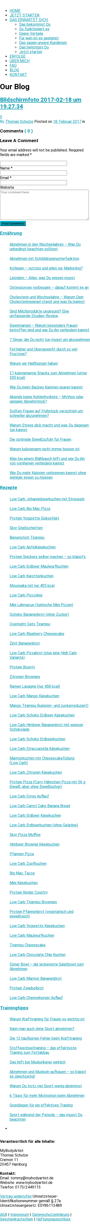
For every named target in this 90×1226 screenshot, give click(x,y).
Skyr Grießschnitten (26, 528)
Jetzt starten (30, 52)
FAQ (13, 65)
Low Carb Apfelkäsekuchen (33, 547)
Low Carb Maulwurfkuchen (32, 935)
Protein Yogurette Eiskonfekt (34, 518)
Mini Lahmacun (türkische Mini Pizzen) (41, 605)
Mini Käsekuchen (24, 882)
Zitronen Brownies (25, 676)
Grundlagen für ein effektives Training (41, 1105)
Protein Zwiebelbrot (27, 988)
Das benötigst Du (34, 47)
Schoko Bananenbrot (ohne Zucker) (39, 614)
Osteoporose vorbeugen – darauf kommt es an (49, 287)
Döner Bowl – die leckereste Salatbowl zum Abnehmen (47, 966)
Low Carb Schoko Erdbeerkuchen (37, 739)
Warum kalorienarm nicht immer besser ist (45, 449)
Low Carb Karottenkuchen (32, 576)
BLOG (14, 70)
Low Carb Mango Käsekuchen (34, 696)
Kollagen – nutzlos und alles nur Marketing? (46, 268)
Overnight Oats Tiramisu (30, 624)
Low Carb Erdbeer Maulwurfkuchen (39, 566)
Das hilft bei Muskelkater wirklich (38, 1062)
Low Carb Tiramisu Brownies (33, 902)
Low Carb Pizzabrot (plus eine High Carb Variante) (43, 655)
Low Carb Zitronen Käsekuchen (36, 772)
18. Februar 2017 (67, 121)
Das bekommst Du (34, 24)
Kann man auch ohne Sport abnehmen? (42, 1028)
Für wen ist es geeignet (39, 38)
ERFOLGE (17, 56)
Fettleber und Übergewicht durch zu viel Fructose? (43, 351)
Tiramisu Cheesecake (28, 945)
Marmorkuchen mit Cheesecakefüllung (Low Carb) (42, 760)
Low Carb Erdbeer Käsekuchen (35, 815)
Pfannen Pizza (22, 854)
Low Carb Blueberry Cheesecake (37, 633)
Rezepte (8, 487)
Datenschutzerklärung (50, 1214)
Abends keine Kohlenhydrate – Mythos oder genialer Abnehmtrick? (47, 399)
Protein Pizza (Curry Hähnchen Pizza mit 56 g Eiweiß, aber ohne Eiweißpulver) (47, 784)
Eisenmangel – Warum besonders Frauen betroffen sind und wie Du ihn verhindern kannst (49, 327)
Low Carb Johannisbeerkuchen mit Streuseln (47, 499)
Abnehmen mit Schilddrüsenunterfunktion (44, 258)
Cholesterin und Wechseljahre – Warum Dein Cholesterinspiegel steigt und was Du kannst (47, 299)
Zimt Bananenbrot (25, 643)
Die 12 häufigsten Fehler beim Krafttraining (46, 1038)
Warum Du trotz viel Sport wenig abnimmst (46, 1086)
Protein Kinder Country (29, 892)
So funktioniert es (34, 29)
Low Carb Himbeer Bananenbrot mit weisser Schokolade (46, 727)
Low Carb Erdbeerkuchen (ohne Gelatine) (44, 825)
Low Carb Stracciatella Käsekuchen (40, 748)
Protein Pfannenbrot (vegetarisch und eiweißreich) (41, 913)
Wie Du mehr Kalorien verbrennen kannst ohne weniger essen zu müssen (48, 475)
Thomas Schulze (19, 121)
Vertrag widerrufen (16, 1196)
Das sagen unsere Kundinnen (43, 42)
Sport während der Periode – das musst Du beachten (46, 1117)
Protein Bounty (22, 667)
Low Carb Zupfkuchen (28, 863)
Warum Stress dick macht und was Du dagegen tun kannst (49, 427)
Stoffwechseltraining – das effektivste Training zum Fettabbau (43, 1050)
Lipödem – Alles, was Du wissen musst (42, 278)
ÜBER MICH (20, 61)
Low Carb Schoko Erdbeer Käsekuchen (42, 715)
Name (6, 168)
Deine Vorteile (31, 33)
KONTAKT (18, 74)
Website (7, 187)
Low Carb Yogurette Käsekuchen (37, 926)
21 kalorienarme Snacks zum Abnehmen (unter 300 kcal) (48, 375)
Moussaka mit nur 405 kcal (32, 585)
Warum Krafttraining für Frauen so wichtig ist (47, 1019)
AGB (3, 1214)
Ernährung (11, 233)
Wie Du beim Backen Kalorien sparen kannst (46, 387)
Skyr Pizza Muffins (25, 834)
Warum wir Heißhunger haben (34, 363)
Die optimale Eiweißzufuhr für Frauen (40, 439)
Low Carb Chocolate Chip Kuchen (38, 954)
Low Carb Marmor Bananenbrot (36, 978)
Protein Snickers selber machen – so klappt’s (48, 556)
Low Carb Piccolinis (26, 595)
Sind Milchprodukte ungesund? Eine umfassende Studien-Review (39, 313)
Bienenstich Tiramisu (27, 537)
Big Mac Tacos (22, 873)
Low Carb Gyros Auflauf (29, 796)
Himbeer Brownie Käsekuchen (35, 844)
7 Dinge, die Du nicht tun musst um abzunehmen (50, 339)
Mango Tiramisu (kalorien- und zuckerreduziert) (49, 705)
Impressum (19, 1214)
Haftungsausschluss (53, 1219)
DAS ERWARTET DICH (29, 20)
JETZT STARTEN (24, 15)
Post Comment (13, 223)
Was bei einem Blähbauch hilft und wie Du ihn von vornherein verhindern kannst (47, 460)
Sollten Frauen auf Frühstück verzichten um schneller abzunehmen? (46, 413)
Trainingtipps (14, 1008)
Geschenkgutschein (16, 1219)
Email (6, 178)
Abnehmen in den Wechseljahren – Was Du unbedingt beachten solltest (45, 246)
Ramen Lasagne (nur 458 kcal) (35, 686)
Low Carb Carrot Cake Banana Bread (40, 806)
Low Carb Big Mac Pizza (30, 508)
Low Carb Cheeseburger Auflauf (36, 997)
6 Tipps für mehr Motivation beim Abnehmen (47, 1095)
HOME (15, 10)
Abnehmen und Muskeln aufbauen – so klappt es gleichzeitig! (48, 1074)
